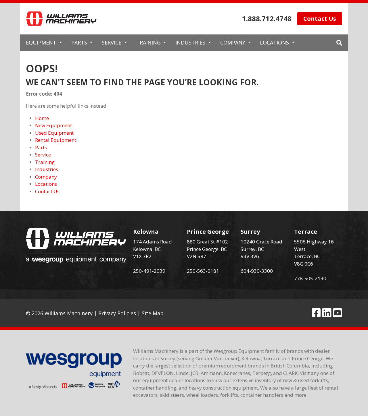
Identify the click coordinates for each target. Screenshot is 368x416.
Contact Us (319, 18)
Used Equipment (54, 132)
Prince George (208, 231)
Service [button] (112, 42)
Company (46, 176)
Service (43, 154)
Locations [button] (275, 42)
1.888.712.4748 (267, 18)
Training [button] (149, 42)
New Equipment (53, 125)
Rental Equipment (55, 140)
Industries (46, 169)
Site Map (153, 313)
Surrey (250, 231)
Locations (46, 184)
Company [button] (233, 42)
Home (42, 118)
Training (45, 162)
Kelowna (146, 231)
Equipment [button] (42, 42)
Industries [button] (191, 42)
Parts (41, 147)
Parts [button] (80, 42)
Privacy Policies (117, 313)
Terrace (305, 231)
